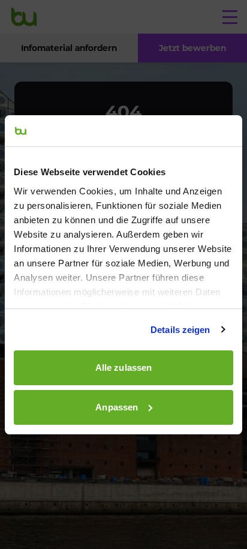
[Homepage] (24, 17)
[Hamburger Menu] (229, 17)
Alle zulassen (123, 367)
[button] (192, 48)
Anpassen (116, 407)
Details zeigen (180, 330)
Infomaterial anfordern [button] (69, 48)
